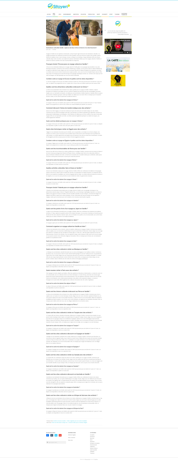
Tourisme (54, 49)
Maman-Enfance (93, 448)
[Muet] (127, 52)
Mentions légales (72, 435)
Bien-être (92, 438)
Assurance (92, 436)
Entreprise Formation (95, 443)
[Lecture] (106, 52)
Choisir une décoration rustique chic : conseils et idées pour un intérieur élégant (69, 422)
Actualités (92, 435)
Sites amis (70, 440)
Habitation (92, 446)
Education (92, 441)
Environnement (93, 445)
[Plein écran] (130, 52)
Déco (91, 440)
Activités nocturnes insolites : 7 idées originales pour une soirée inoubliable (70, 420)
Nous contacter (71, 437)
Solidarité (92, 451)
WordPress (96, 459)
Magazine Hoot (87, 459)
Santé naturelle (93, 450)
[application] (118, 46)
